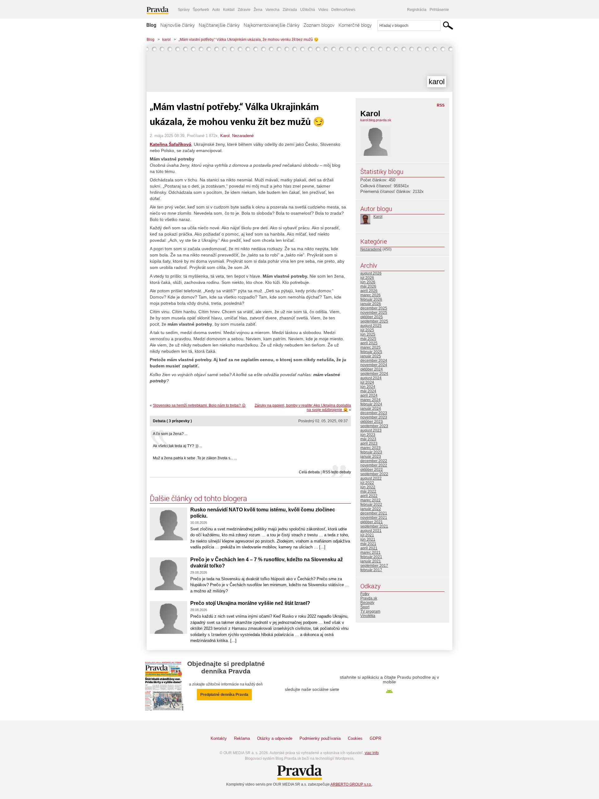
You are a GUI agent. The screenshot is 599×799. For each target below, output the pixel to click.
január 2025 (370, 356)
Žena (258, 9)
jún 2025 (367, 334)
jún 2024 (367, 387)
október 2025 (371, 317)
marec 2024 (370, 400)
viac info (372, 753)
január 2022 (370, 509)
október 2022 (371, 469)
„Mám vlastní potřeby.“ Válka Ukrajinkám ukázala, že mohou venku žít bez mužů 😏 (248, 39)
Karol (225, 135)
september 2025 (374, 321)
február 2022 (371, 504)
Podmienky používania (320, 738)
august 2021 (371, 531)
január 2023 (370, 456)
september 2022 (374, 474)
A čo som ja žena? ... (170, 434)
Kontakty (219, 738)
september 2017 (374, 565)
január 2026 (370, 304)
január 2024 (370, 408)
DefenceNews (343, 9)
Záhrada (290, 9)
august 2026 (371, 273)
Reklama (242, 738)
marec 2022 (370, 500)
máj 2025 (368, 339)
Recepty (367, 602)
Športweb (201, 9)
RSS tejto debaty (337, 472)
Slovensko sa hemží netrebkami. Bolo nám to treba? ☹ (199, 405)
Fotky (364, 594)
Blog (151, 25)
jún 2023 (367, 435)
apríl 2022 (368, 496)
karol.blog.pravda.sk (375, 120)
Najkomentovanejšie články (272, 25)
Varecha (272, 9)
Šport (364, 607)
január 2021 (370, 561)
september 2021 (374, 526)
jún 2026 (367, 282)
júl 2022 (367, 483)
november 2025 (373, 312)
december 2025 (373, 308)
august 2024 (371, 378)
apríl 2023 (368, 443)
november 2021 (373, 517)
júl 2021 (367, 535)
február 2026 (371, 299)
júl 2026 (367, 277)
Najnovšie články (177, 25)
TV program (370, 611)
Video (323, 9)
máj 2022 (368, 491)
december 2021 (373, 513)
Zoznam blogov (319, 25)
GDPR (375, 738)
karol (166, 39)
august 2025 (371, 325)
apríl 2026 (368, 291)
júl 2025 (367, 330)
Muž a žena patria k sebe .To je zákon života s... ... (195, 458)
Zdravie (244, 9)
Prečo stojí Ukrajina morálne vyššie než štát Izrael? (250, 603)
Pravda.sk (368, 598)
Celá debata (309, 472)
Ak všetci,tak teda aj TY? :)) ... (177, 446)
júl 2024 (367, 382)
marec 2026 (370, 295)
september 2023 (374, 426)
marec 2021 (370, 552)
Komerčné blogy (355, 25)
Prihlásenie (439, 9)
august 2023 (371, 430)
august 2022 (371, 478)
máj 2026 (368, 286)
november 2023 (373, 417)
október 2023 (371, 421)
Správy (184, 9)
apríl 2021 (368, 548)
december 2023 (373, 413)
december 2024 (373, 360)
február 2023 (371, 452)
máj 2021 (368, 544)
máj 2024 (368, 391)
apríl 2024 (368, 395)
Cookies (355, 738)
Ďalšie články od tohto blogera (198, 498)
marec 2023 (370, 448)
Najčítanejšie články (219, 25)
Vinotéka (367, 616)
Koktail (229, 9)
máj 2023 (368, 439)
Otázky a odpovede (274, 738)
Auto (216, 9)
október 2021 (371, 522)
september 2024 (374, 373)
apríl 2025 (368, 343)
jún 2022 (367, 487)
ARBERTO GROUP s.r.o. (351, 784)
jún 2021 (367, 539)
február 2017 (371, 570)
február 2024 (371, 404)
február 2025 (371, 352)
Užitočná (307, 9)
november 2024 (373, 365)
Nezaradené (243, 135)
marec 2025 (370, 347)
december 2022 (373, 461)
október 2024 (371, 369)
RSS (441, 105)
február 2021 (371, 557)
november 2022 (373, 465)
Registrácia (416, 9)
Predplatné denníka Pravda (224, 694)
